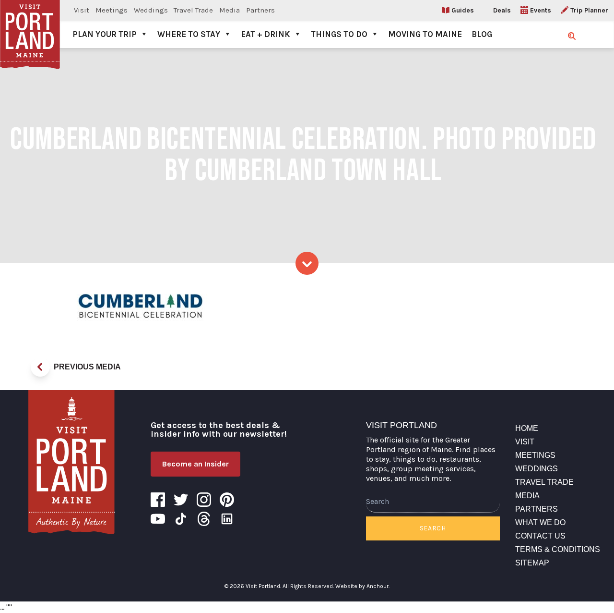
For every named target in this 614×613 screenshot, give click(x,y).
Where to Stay (188, 34)
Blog (482, 34)
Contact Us (540, 536)
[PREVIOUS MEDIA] (40, 367)
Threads (203, 518)
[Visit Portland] (30, 24)
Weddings (151, 10)
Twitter (180, 499)
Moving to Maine (425, 34)
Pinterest (226, 499)
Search (433, 528)
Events (540, 10)
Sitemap (532, 563)
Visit (81, 10)
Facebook (157, 499)
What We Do (540, 522)
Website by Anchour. (362, 586)
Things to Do (339, 34)
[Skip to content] (307, 263)
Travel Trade (193, 10)
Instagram (203, 499)
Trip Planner (589, 10)
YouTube (157, 518)
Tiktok (180, 518)
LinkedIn (226, 518)
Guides (462, 10)
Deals (502, 10)
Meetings (111, 10)
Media (229, 10)
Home (526, 428)
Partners (260, 10)
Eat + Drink (265, 34)
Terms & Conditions (557, 549)
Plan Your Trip (104, 34)
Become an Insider (195, 463)
